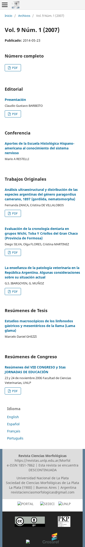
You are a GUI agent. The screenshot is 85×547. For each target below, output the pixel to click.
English (13, 417)
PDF (14, 68)
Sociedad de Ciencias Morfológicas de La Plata (42, 482)
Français (13, 431)
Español (13, 424)
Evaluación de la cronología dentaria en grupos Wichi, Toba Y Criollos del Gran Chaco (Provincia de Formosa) (41, 233)
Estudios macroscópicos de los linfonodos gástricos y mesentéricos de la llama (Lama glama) (40, 326)
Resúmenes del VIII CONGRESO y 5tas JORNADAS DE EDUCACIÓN (35, 369)
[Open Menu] (4, 4)
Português (15, 438)
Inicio (8, 15)
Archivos (24, 15)
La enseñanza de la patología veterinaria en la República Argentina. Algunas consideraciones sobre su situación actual (42, 272)
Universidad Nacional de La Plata (43, 478)
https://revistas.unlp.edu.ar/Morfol (42, 460)
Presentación (15, 99)
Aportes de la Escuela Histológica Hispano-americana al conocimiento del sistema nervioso (39, 148)
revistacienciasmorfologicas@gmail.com (42, 492)
